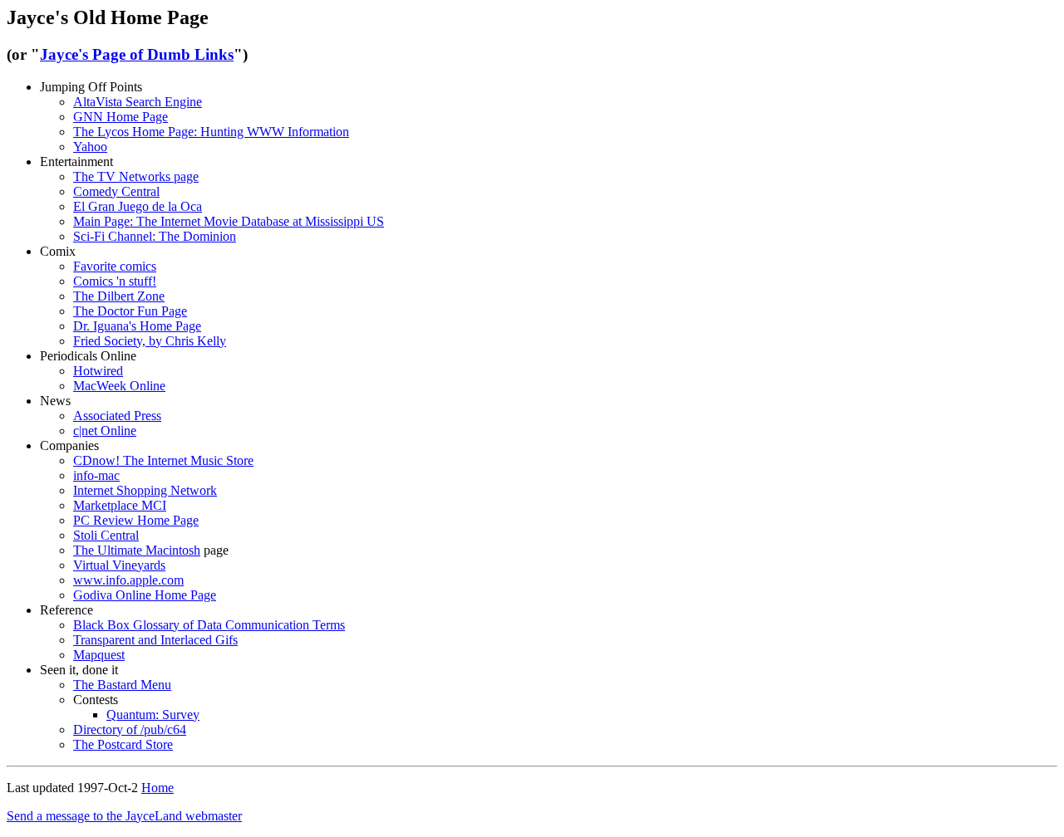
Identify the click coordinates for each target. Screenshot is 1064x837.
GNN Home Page (120, 117)
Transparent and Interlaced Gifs (155, 640)
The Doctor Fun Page (130, 311)
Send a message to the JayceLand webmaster (124, 816)
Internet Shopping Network (145, 490)
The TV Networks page (136, 176)
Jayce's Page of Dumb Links (137, 54)
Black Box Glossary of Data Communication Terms (209, 625)
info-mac (96, 475)
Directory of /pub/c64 (129, 729)
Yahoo (90, 147)
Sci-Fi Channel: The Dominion (154, 236)
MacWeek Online (119, 386)
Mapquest (99, 655)
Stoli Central (106, 535)
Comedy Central (116, 191)
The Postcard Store (123, 744)
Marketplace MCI (119, 505)
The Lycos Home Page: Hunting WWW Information (211, 132)
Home (157, 788)
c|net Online (104, 430)
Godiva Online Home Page (144, 595)
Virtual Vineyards (119, 565)
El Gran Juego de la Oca (137, 206)
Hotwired (98, 371)
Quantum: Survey (153, 714)
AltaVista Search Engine (137, 102)
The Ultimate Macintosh (136, 550)
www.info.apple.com (128, 580)
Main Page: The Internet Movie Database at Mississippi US (228, 221)
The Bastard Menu (122, 685)
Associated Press (117, 416)
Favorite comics (114, 266)
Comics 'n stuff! (114, 281)
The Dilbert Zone (119, 296)
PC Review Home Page (136, 520)
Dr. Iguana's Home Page (137, 326)
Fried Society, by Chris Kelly (149, 341)
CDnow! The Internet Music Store (163, 460)
